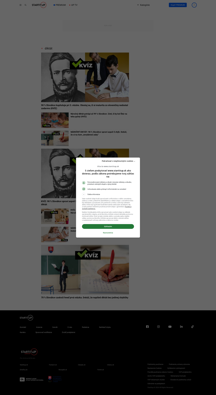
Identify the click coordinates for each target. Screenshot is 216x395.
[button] (108, 194)
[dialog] (108, 198)
